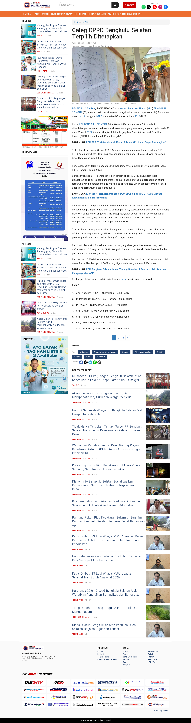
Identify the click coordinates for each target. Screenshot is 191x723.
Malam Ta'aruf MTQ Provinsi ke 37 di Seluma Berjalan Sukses (52, 306)
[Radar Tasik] (83, 682)
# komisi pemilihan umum (105, 352)
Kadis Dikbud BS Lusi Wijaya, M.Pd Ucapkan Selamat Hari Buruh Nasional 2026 (102, 575)
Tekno (37, 14)
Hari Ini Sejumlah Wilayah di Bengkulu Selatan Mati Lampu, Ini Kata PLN (107, 412)
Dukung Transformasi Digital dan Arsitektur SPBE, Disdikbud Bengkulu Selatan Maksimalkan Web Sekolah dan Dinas (52, 83)
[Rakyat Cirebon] (157, 682)
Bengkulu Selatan (65, 14)
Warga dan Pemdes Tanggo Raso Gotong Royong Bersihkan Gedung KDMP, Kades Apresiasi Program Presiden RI (107, 449)
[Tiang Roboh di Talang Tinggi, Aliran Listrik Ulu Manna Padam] (158, 612)
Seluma (77, 14)
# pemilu (101, 356)
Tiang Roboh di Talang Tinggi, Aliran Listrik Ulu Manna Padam (104, 610)
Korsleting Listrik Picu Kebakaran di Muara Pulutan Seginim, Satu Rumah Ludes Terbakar (107, 467)
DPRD (99, 116)
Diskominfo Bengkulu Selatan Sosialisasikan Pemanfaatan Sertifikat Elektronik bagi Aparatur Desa (105, 485)
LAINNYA (136, 14)
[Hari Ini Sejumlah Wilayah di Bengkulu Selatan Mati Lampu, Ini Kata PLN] (158, 415)
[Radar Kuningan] (34, 697)
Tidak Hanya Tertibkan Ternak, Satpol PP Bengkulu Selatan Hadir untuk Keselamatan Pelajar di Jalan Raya (107, 430)
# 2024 (160, 352)
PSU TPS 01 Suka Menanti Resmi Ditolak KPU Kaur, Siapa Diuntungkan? (126, 142)
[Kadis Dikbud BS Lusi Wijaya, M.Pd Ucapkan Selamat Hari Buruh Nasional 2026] (158, 578)
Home (77, 22)
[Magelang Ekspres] (157, 689)
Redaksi (100, 654)
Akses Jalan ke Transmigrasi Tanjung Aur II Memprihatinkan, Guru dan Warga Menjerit (52, 323)
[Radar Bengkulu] (58, 704)
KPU (150, 108)
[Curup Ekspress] (157, 697)
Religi (53, 14)
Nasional (27, 14)
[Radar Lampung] (108, 689)
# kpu (88, 356)
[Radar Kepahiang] (132, 697)
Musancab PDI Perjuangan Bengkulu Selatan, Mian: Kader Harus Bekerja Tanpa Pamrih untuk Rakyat (52, 103)
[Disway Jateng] (132, 689)
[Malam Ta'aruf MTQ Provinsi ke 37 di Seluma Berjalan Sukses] (28, 308)
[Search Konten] (115, 4)
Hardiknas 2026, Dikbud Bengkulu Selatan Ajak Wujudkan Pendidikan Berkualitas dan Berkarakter (106, 593)
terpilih (82, 116)
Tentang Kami (103, 657)
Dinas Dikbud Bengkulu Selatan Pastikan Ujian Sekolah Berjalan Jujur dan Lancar (104, 627)
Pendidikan (127, 14)
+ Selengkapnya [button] (161, 710)
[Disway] (34, 682)
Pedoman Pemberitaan (107, 659)
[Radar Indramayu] (132, 682)
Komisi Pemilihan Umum (133, 108)
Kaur (84, 14)
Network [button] (129, 5)
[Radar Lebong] (83, 704)
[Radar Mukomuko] (34, 704)
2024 (137, 116)
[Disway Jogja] (83, 697)
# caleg (125, 352)
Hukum (118, 14)
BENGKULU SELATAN (83, 108)
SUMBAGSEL (102, 14)
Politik (111, 14)
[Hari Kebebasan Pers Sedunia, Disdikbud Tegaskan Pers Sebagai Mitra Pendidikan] (158, 561)
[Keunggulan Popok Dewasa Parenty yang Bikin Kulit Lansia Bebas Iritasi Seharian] (28, 31)
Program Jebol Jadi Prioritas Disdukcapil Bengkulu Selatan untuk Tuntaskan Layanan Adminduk (107, 503)
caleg (124, 279)
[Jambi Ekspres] (58, 689)
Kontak (100, 651)
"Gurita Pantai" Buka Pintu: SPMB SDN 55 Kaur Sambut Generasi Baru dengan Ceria (52, 45)
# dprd (77, 356)
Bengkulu (91, 14)
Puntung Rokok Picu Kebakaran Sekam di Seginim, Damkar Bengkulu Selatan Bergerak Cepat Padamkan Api (108, 521)
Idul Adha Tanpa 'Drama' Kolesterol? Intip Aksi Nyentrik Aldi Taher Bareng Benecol (51, 62)
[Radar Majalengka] (58, 697)
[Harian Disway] (58, 682)
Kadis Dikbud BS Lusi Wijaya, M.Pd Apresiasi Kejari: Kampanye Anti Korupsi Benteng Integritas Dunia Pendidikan (108, 540)
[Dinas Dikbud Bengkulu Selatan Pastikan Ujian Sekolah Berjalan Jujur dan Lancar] (158, 629)
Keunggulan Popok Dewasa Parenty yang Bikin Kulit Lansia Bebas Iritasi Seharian (52, 28)
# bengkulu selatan (143, 352)
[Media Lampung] (108, 682)
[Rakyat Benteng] (132, 704)
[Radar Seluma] (108, 704)
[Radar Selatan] (157, 704)
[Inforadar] (83, 689)
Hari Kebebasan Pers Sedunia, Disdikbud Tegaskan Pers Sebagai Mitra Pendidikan (107, 558)
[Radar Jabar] (108, 697)
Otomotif (46, 14)
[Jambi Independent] (34, 689)
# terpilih (84, 352)
